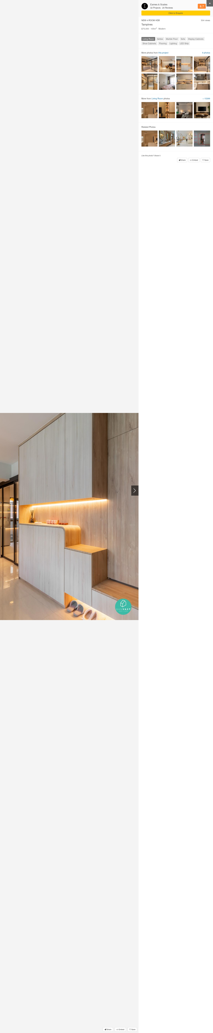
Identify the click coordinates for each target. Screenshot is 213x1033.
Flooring (163, 43)
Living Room (148, 38)
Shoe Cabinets (149, 43)
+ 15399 (206, 98)
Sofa (183, 38)
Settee (160, 38)
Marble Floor (172, 38)
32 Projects (155, 7)
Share (108, 1029)
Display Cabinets (195, 38)
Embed (121, 1029)
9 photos (206, 52)
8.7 (202, 6)
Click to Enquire (176, 13)
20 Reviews (167, 7)
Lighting (173, 43)
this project (163, 52)
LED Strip (184, 43)
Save (133, 1029)
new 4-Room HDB (150, 20)
